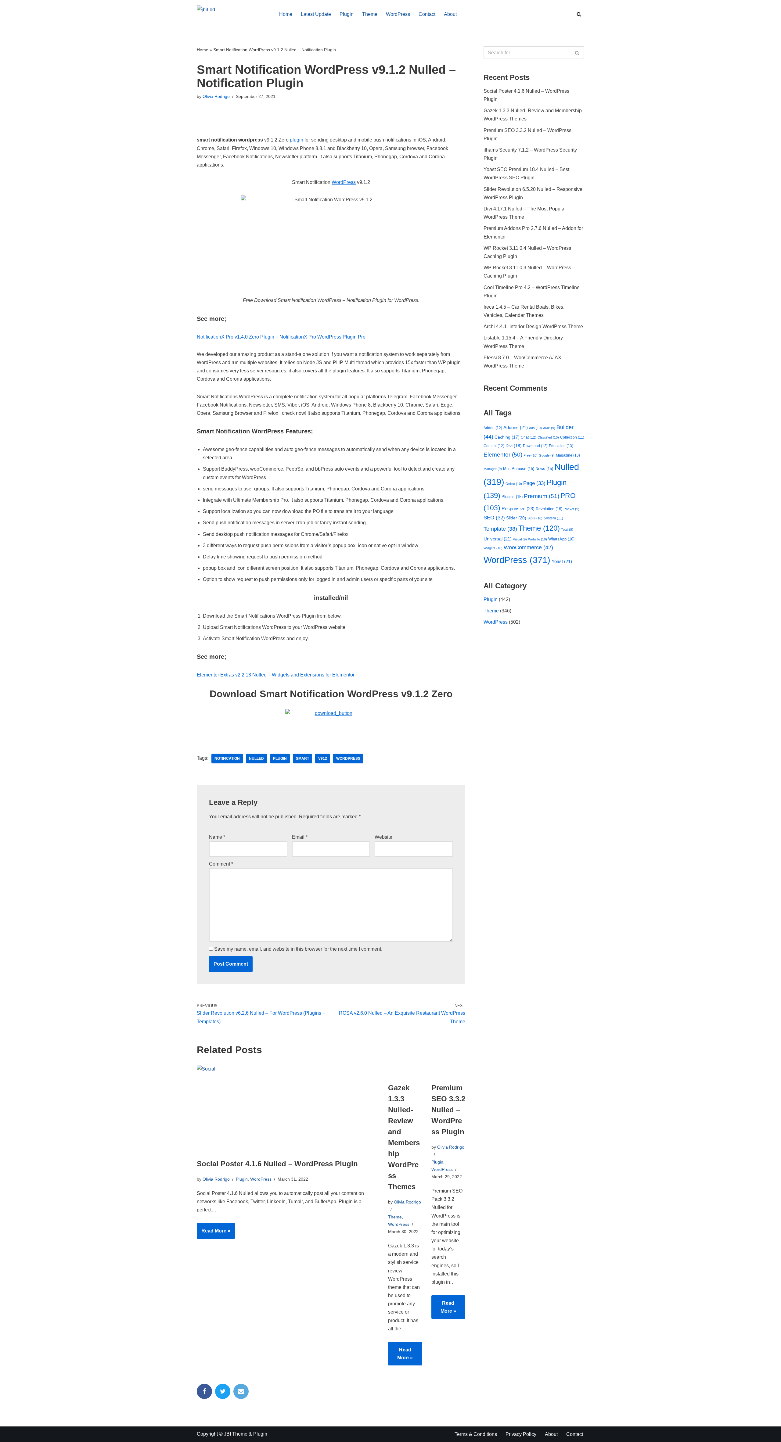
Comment (221, 863)
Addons (515, 427)
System (553, 518)
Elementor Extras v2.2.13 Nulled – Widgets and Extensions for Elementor (276, 674)
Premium (541, 496)
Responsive (518, 508)
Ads (535, 428)
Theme (369, 14)
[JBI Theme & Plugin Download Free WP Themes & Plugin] (233, 14)
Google (547, 455)
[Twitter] (222, 1391)
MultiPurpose (518, 468)
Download (535, 446)
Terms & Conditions (476, 1434)
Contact (427, 14)
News (544, 468)
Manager (493, 469)
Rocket (571, 509)
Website (383, 837)
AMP (549, 428)
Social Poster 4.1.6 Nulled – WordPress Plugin (277, 1164)
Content (494, 446)
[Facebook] (204, 1391)
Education (561, 446)
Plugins (512, 496)
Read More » (213, 1233)
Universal (498, 538)
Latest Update (316, 14)
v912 (322, 758)
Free (531, 455)
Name (217, 837)
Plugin (347, 14)
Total (567, 529)
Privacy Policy (521, 1434)
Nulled (256, 758)
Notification (227, 758)
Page (534, 483)
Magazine (568, 455)
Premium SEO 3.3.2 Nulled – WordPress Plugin (448, 1110)
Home (285, 14)
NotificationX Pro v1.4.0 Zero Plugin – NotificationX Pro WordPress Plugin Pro (281, 336)
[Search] (579, 14)
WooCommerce (528, 547)
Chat (528, 437)
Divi (514, 445)
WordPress (398, 14)
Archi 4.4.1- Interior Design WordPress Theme (533, 326)
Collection (572, 437)
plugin (296, 139)
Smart (302, 758)
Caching (507, 437)
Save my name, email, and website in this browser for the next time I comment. (298, 949)
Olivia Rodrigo (216, 96)
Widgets (493, 548)
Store (534, 518)
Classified (548, 437)
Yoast (562, 561)
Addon (493, 428)
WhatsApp (561, 539)
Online (514, 484)
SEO (494, 518)
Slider (516, 517)
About (450, 14)
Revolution (549, 509)
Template (500, 529)
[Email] (241, 1391)
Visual (520, 539)
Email (300, 837)
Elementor (503, 454)
